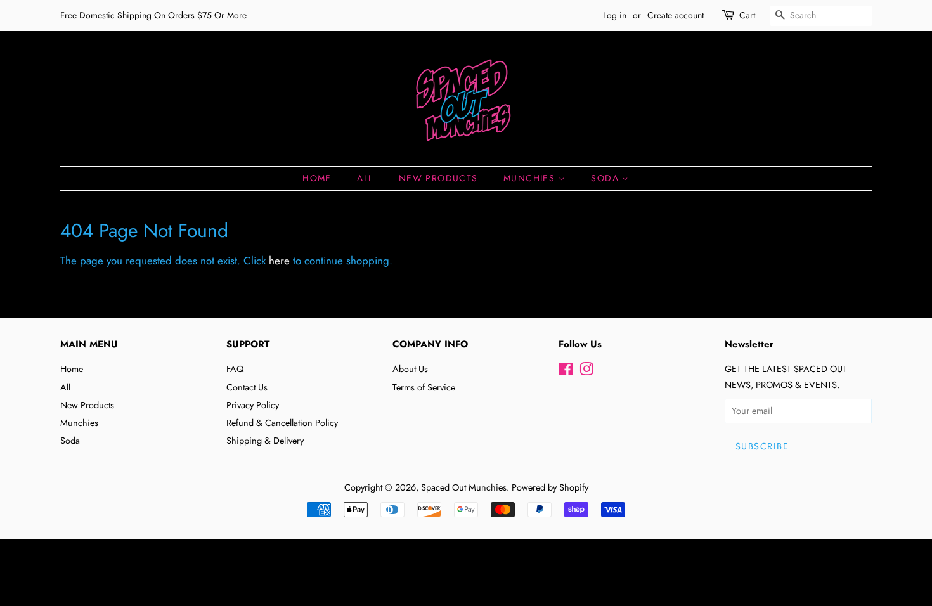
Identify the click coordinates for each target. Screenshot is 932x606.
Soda (606, 178)
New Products (438, 178)
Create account (675, 15)
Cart (747, 15)
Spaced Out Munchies (464, 487)
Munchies (531, 178)
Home (317, 178)
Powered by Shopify (550, 487)
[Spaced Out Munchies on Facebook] (566, 371)
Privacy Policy (252, 405)
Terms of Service (423, 387)
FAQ (234, 369)
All (365, 178)
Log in (614, 15)
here (279, 260)
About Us (410, 369)
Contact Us (247, 387)
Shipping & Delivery (265, 440)
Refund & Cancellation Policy (282, 422)
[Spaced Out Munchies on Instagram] (586, 371)
